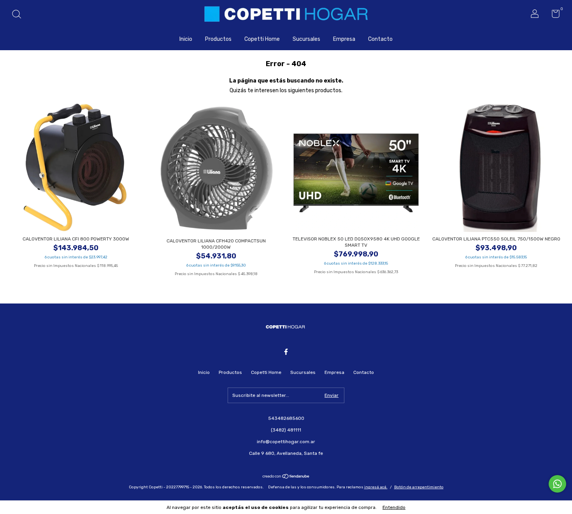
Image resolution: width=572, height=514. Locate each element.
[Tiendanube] (286, 477)
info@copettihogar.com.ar (286, 441)
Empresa (344, 39)
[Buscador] (19, 15)
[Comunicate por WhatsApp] (557, 484)
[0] (552, 15)
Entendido (394, 507)
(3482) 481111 (286, 430)
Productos (218, 39)
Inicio (185, 39)
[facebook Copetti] (286, 352)
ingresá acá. (376, 487)
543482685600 (286, 418)
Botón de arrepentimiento (419, 487)
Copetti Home (262, 39)
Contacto (380, 39)
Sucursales (306, 39)
